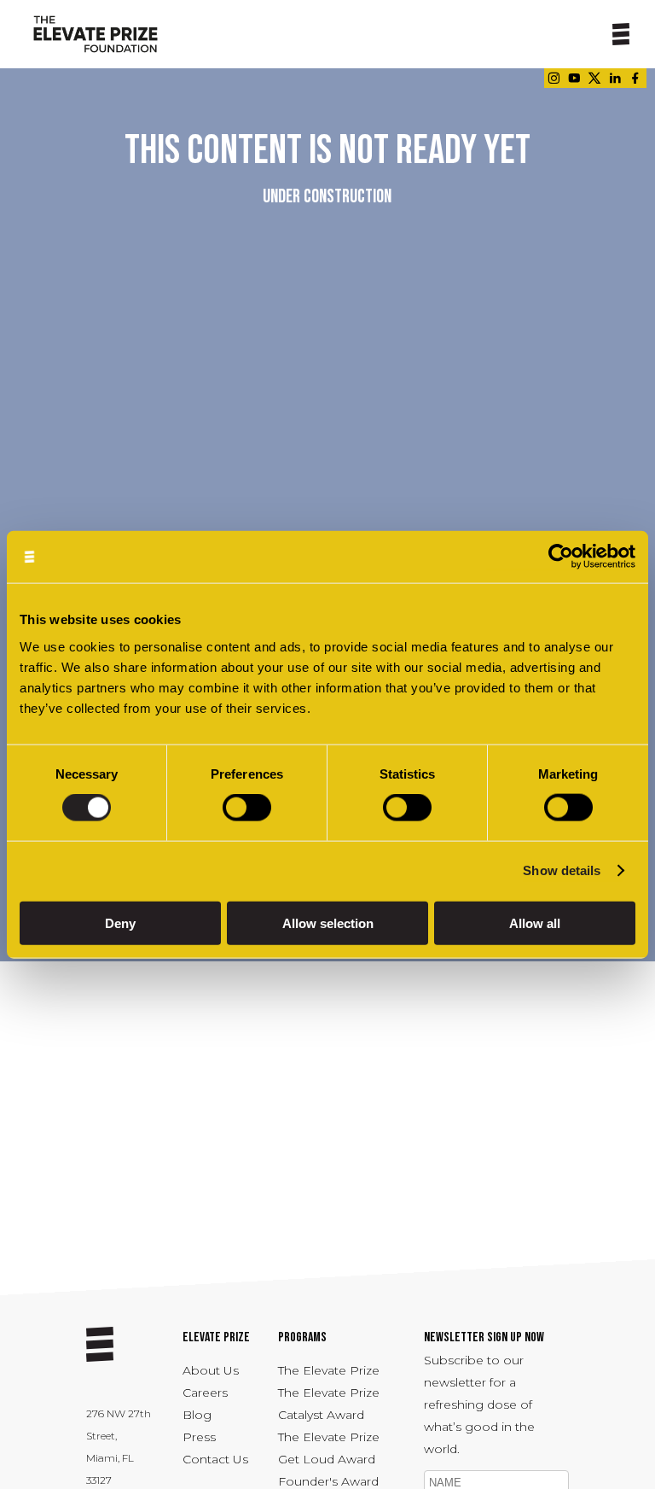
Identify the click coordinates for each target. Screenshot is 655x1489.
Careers (205, 1392)
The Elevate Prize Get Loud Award (329, 1448)
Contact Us (215, 1459)
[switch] (247, 807)
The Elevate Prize (329, 1370)
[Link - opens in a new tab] (553, 78)
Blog (197, 1414)
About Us (211, 1370)
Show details (561, 870)
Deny (120, 922)
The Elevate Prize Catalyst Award (329, 1403)
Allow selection (328, 922)
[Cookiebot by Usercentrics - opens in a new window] (560, 557)
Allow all (534, 922)
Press (199, 1437)
